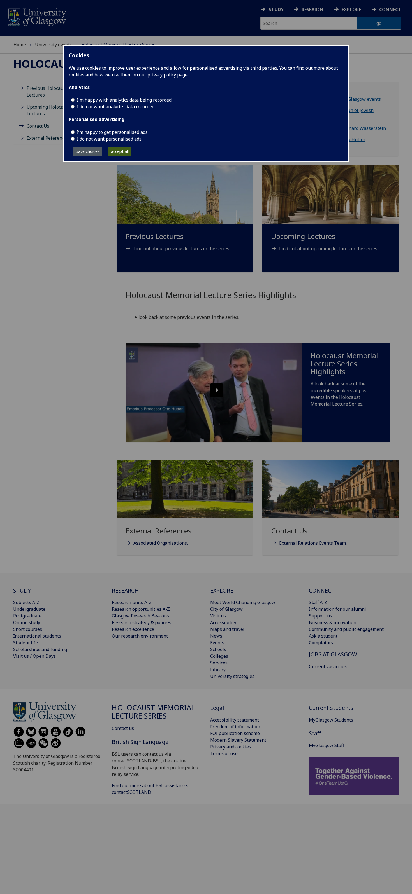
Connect (390, 9)
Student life (25, 643)
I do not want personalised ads (109, 139)
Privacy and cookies (230, 747)
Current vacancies (328, 666)
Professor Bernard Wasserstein (353, 128)
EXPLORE (221, 590)
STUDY (22, 590)
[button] (214, 392)
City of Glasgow (226, 609)
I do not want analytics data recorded (115, 107)
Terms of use (224, 753)
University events (53, 44)
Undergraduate (29, 609)
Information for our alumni (337, 609)
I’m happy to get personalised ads (112, 132)
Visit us (218, 616)
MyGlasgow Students (331, 720)
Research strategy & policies (141, 622)
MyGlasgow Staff (326, 745)
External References (48, 138)
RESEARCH (125, 590)
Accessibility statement (234, 720)
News (216, 636)
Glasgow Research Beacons (140, 616)
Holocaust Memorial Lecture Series (153, 712)
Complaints (321, 643)
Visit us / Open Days (34, 656)
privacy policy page (167, 75)
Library (218, 669)
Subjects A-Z (26, 602)
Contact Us (38, 126)
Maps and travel (227, 629)
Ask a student (323, 636)
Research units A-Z (132, 602)
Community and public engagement (346, 629)
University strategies (232, 676)
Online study (26, 622)
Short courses (27, 629)
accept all (120, 151)
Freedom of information (235, 727)
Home (19, 44)
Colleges (219, 656)
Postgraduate (27, 616)
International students (37, 636)
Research (312, 9)
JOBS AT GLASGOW (333, 654)
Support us (320, 616)
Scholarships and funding (40, 649)
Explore (351, 9)
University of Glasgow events (350, 99)
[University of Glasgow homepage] (37, 16)
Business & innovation (332, 622)
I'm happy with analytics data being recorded (124, 100)
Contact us (123, 728)
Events (217, 643)
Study (276, 9)
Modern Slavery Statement (238, 740)
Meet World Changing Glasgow (242, 602)
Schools (218, 649)
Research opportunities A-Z (141, 609)
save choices (87, 151)
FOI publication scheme (235, 733)
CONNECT (322, 590)
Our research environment (140, 636)
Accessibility (223, 622)
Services (219, 663)
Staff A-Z (318, 602)
